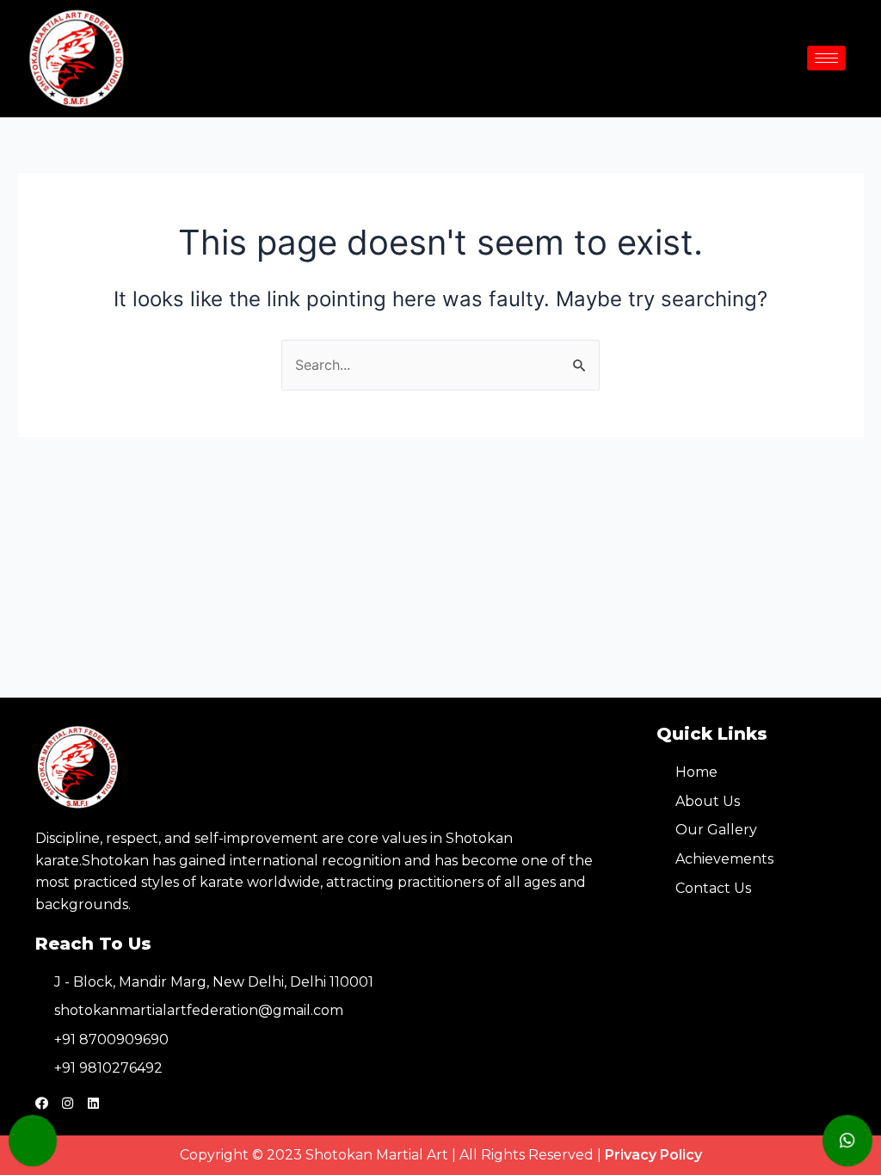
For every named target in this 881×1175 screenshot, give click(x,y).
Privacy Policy (653, 1155)
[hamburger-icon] (826, 58)
